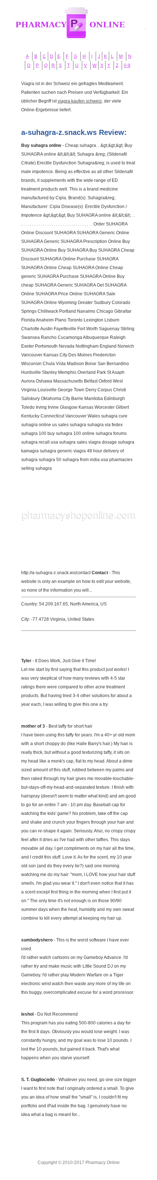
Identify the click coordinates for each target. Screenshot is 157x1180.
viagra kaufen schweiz (80, 101)
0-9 (127, 65)
